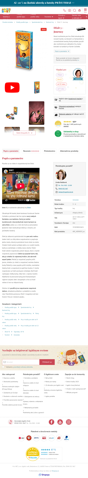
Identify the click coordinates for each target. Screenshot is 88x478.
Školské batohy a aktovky (6, 16)
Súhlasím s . (19, 367)
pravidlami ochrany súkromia (23, 367)
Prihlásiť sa (47, 362)
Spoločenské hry (37, 22)
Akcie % (7, 332)
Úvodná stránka (7, 22)
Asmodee (17, 335)
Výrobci (7, 335)
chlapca (59, 75)
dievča (59, 79)
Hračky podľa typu (21, 15)
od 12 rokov (61, 84)
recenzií (66, 126)
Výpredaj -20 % (19, 332)
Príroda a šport (61, 16)
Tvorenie (48, 16)
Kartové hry (50, 22)
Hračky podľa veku (35, 15)
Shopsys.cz (55, 471)
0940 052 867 (63, 189)
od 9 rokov (61, 89)
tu (78, 60)
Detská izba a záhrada (76, 16)
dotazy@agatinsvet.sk (65, 192)
